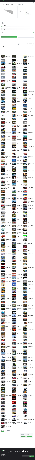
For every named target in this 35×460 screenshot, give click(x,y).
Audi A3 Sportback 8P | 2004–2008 (19, 298)
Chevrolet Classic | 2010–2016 (31, 319)
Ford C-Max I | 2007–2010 (31, 395)
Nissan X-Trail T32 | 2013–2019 (31, 95)
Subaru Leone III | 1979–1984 (8, 240)
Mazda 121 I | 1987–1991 (19, 115)
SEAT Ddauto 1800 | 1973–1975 (31, 202)
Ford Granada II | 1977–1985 (19, 381)
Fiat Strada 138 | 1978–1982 (19, 288)
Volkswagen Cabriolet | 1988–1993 (30, 167)
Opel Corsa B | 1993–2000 (31, 91)
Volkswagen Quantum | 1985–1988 (8, 157)
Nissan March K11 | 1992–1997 (19, 67)
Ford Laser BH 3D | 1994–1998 (31, 388)
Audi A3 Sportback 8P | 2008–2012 (30, 288)
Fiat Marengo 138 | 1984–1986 (31, 274)
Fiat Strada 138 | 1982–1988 (19, 333)
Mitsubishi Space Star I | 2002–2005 (19, 101)
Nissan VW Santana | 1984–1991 (30, 77)
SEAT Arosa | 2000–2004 (8, 205)
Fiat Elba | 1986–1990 (30, 281)
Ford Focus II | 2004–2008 (8, 395)
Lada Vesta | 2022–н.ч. (8, 364)
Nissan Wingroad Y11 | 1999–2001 (19, 91)
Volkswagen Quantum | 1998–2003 (30, 153)
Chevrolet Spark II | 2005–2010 (8, 312)
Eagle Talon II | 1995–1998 (8, 250)
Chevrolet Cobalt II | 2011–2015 (20, 319)
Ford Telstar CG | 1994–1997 (8, 388)
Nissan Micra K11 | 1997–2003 (19, 63)
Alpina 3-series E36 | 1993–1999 (8, 309)
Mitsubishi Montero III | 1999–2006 (19, 133)
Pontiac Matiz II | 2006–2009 (8, 88)
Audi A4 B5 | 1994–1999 (8, 298)
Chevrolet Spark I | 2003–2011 (31, 312)
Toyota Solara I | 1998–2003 (8, 219)
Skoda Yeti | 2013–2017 (19, 215)
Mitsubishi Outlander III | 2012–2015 (8, 133)
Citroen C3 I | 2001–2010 (8, 288)
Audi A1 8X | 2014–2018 (19, 305)
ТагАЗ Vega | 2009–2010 (8, 426)
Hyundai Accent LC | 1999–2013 (19, 405)
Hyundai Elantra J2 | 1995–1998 (20, 378)
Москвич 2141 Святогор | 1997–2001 (8, 174)
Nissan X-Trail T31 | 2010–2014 (8, 98)
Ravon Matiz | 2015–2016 (31, 146)
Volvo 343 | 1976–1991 (19, 170)
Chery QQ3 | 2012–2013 (8, 329)
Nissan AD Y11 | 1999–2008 (8, 101)
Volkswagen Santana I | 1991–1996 (8, 171)
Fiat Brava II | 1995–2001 (19, 253)
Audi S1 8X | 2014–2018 (30, 291)
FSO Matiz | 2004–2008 (8, 402)
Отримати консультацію (26, 36)
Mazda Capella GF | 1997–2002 (31, 105)
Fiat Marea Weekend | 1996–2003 (19, 278)
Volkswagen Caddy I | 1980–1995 (19, 167)
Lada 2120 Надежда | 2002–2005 (7, 367)
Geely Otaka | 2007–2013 (19, 419)
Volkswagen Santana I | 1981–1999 (30, 150)
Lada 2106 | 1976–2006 (30, 357)
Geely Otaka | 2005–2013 (31, 419)
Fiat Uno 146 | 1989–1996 (19, 398)
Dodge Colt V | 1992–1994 (19, 243)
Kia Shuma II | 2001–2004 (8, 374)
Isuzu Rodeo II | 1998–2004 (7, 343)
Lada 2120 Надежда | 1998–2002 (7, 57)
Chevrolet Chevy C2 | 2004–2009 (30, 322)
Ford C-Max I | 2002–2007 (8, 398)
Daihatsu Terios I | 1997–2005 (30, 253)
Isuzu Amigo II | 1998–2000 (7, 336)
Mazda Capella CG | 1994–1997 (8, 108)
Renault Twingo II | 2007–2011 (31, 209)
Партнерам (12, 2)
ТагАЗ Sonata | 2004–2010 (19, 174)
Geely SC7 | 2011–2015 (7, 419)
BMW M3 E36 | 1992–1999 (19, 322)
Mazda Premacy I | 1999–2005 (30, 136)
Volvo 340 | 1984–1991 (19, 160)
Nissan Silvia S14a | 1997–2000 (19, 77)
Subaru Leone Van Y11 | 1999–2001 (30, 236)
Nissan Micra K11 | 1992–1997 (30, 63)
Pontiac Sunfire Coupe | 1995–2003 (30, 84)
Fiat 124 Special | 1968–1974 (8, 247)
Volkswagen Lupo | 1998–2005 (8, 164)
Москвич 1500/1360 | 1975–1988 (19, 184)
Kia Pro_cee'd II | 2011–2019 (8, 347)
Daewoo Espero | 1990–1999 (19, 260)
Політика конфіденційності (3, 454)
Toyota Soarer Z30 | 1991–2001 (31, 219)
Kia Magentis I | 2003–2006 (19, 336)
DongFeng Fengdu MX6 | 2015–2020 (19, 250)
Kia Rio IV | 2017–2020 (30, 367)
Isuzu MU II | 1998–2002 (19, 343)
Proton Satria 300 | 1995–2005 (19, 146)
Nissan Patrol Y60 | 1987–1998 (8, 63)
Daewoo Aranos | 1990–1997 (30, 260)
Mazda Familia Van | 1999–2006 (8, 115)
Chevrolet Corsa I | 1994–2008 (30, 316)
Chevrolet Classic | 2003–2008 (19, 312)
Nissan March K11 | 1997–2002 (31, 57)
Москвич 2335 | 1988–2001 (30, 177)
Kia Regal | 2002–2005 (8, 357)
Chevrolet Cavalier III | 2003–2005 (7, 326)
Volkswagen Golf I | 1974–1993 (31, 164)
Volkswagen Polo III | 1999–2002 (30, 157)
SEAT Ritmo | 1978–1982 (30, 198)
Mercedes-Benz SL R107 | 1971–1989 (8, 146)
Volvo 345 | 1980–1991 (7, 184)
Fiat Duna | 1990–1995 (7, 284)
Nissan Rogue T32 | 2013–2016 (31, 60)
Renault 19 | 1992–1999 (30, 212)
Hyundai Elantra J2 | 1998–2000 (20, 354)
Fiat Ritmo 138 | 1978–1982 (31, 267)
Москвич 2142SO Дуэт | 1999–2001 (8, 181)
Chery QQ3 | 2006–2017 (19, 329)
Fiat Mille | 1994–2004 (19, 274)
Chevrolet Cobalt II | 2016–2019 (8, 319)
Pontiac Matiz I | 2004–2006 (19, 88)
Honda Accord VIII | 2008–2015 (31, 412)
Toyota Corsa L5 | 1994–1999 (30, 226)
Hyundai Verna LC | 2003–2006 (31, 347)
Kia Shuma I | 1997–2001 (19, 374)
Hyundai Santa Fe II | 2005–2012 (19, 350)
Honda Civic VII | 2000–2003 (8, 405)
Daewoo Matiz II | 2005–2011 (30, 257)
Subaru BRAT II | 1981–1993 (20, 229)
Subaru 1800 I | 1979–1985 (31, 215)
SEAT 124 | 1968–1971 (7, 208)
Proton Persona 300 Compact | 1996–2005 (7, 84)
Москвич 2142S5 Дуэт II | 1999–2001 (19, 181)
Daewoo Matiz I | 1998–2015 (8, 260)
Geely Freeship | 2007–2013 (19, 423)
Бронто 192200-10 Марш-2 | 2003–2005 (7, 188)
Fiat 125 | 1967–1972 (30, 243)
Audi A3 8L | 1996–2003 (8, 305)
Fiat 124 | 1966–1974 (19, 246)
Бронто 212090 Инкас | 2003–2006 (30, 184)
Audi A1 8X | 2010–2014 (30, 305)
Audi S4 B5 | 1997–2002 (30, 298)
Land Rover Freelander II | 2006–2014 (8, 360)
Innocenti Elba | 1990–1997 (31, 343)
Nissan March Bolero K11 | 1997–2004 (31, 70)
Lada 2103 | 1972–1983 (19, 367)
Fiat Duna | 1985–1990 (19, 284)
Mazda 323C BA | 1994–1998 (30, 112)
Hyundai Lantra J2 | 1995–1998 (8, 354)
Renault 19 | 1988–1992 (8, 215)
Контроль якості (7, 2)
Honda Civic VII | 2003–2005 (8, 412)
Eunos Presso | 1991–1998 (31, 246)
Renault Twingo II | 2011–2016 (19, 209)
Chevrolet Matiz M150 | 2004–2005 (19, 316)
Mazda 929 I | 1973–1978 (30, 108)
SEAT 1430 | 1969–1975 (19, 205)
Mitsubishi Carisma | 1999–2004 (20, 143)
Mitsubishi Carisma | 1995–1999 (31, 143)
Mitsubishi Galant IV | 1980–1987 (19, 139)
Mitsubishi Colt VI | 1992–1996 (8, 143)
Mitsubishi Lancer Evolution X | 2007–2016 (8, 136)
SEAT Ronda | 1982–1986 (19, 198)
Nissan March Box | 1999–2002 (19, 70)
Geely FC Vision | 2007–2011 (8, 416)
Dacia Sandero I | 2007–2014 (30, 285)
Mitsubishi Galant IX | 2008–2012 (19, 136)
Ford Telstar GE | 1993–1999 (30, 385)
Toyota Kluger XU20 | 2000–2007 (7, 226)
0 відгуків (6, 19)
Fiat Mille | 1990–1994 (7, 267)
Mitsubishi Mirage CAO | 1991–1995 (30, 133)
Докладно (32, 31)
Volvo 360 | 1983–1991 (19, 191)
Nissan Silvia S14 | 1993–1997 (8, 60)
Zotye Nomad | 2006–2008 (7, 191)
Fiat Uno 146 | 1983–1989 (30, 398)
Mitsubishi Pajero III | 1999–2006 (19, 129)
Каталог (3, 2)
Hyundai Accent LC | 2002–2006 (31, 402)
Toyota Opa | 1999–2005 (8, 222)
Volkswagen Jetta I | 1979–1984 (20, 164)
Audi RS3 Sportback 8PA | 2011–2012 (19, 295)
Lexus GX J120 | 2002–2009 (19, 122)
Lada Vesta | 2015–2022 (19, 364)
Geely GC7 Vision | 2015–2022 (8, 423)
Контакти (16, 2)
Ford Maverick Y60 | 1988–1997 (20, 388)
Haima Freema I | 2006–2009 (19, 416)
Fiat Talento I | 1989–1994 (8, 381)
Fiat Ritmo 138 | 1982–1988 (19, 267)
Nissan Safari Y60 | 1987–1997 (19, 60)
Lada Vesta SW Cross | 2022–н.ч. (19, 360)
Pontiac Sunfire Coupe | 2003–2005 (19, 84)
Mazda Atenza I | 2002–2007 (19, 108)
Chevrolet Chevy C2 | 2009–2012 (7, 322)
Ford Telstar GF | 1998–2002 (19, 385)
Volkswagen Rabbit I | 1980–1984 (7, 153)
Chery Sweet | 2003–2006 (31, 326)
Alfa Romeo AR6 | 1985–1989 (8, 243)
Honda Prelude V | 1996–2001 (30, 405)
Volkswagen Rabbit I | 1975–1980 (19, 153)
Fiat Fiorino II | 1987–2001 (8, 281)
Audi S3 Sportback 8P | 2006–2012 (19, 309)
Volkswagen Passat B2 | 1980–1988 (19, 150)
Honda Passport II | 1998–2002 (8, 409)
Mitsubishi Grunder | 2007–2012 (31, 126)
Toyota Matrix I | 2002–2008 (19, 222)
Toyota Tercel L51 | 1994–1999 (31, 171)
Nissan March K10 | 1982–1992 (8, 70)
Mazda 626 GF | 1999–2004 (7, 112)
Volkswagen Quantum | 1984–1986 (19, 157)
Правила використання (3, 455)
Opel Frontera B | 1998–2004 (8, 91)
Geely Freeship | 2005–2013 (30, 423)
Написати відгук (27, 436)
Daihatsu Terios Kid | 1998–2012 (8, 253)
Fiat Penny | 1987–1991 (8, 274)
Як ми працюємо (10, 451)
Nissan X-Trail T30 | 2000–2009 (20, 98)
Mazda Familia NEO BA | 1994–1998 (30, 122)
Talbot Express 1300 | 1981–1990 (7, 236)
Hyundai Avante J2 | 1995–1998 (31, 378)
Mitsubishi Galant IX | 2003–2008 (7, 139)
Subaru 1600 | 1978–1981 (30, 205)
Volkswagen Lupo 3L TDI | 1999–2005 (31, 160)
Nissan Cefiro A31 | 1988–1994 (8, 77)
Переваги (9, 452)
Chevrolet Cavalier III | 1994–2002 (19, 326)
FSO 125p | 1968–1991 (30, 381)
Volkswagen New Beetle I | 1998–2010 (8, 160)
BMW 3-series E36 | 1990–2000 (31, 309)
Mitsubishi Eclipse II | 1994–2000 (31, 139)
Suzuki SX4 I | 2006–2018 (19, 236)
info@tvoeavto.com (18, 451)
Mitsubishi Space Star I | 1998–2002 (19, 126)
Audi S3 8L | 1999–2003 (19, 291)
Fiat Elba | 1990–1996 (19, 281)
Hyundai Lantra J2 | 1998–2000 (31, 350)
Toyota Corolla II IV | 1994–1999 (31, 229)
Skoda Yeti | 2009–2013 (8, 198)
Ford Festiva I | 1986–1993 (20, 395)
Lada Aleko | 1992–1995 (30, 364)
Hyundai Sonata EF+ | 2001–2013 (7, 350)
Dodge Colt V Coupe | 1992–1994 (30, 250)
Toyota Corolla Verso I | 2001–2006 (19, 219)
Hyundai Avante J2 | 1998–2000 (19, 357)
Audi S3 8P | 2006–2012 (8, 291)
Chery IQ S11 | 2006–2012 (31, 329)
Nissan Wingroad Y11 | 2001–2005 (30, 98)
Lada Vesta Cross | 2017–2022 (31, 360)
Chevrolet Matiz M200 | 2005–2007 (8, 316)
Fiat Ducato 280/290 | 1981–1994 (8, 278)
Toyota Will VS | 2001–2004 (30, 191)
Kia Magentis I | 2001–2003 (30, 336)
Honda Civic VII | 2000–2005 (19, 412)
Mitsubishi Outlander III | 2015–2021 (30, 129)
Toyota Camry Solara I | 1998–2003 (19, 233)
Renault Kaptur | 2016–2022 (19, 212)
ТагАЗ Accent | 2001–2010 (31, 174)
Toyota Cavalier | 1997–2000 (8, 233)
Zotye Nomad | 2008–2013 (30, 188)
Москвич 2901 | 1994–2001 (19, 177)
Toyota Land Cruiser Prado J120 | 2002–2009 (31, 222)
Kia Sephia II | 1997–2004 (30, 374)
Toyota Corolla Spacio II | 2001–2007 (8, 229)
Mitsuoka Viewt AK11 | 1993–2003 (7, 81)
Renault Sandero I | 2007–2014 (8, 212)
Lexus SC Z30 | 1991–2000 (8, 122)
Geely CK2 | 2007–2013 (19, 402)
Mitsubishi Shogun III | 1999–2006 (7, 129)
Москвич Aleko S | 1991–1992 (8, 177)
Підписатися (31, 456)
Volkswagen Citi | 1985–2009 (8, 167)
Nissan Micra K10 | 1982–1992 (8, 67)
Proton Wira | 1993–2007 (31, 101)
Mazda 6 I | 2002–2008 (30, 115)
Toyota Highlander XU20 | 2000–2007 (19, 226)
